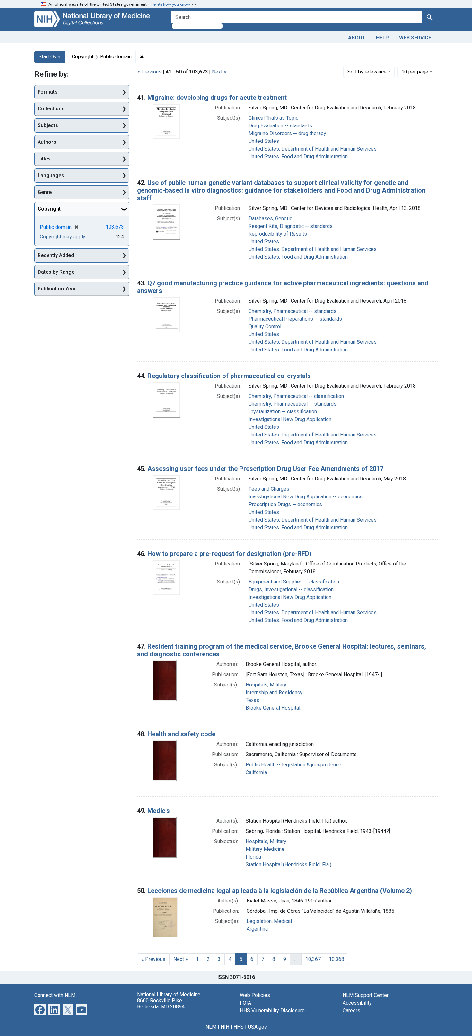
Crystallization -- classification (283, 412)
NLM (210, 1027)
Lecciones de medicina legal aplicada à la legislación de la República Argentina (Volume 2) (279, 890)
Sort (367, 72)
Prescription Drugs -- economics (285, 504)
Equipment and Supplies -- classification (294, 582)
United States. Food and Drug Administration (298, 156)
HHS (238, 1027)
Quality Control (265, 327)
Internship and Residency (274, 692)
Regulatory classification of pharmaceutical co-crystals (229, 376)
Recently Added (56, 255)
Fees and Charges (269, 489)
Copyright (49, 209)
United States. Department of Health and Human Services (313, 149)
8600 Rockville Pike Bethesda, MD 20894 (161, 1003)
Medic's (158, 811)
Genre (45, 192)
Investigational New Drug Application (290, 419)
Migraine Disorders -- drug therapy (287, 133)
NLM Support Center (366, 995)
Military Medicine (265, 849)
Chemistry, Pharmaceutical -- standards (293, 311)
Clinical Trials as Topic (273, 118)
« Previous (149, 72)
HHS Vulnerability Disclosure (272, 1010)
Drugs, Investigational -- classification (291, 589)
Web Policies (255, 995)
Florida (253, 857)
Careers (351, 1010)
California (256, 772)
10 (414, 71)
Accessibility (357, 1003)
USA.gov (257, 1027)
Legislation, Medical (269, 921)
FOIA (245, 1003)
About (357, 38)
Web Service (415, 38)
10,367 (313, 959)
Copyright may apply (62, 237)
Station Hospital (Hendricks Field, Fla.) (288, 864)
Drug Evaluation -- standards (280, 126)
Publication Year (57, 289)
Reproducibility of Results (278, 234)
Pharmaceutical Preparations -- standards (295, 319)
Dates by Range (56, 272)
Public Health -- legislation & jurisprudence (293, 765)
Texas (252, 700)
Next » (219, 72)
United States (264, 141)
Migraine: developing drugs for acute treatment (217, 97)
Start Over (50, 57)
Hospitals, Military (266, 685)
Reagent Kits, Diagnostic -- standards (291, 226)
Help (382, 38)
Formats (47, 92)
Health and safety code (181, 734)
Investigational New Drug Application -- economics (306, 497)
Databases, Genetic (270, 218)
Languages (51, 175)
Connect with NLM (54, 995)
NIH (225, 1027)
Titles (44, 159)
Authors (47, 142)
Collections (51, 109)
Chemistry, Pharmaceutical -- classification (296, 396)
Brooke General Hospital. (273, 708)
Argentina (257, 929)
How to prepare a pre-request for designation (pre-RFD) (229, 553)
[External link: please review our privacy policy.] (40, 1009)
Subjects (48, 125)
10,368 (336, 959)
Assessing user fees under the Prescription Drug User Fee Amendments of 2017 (265, 468)
